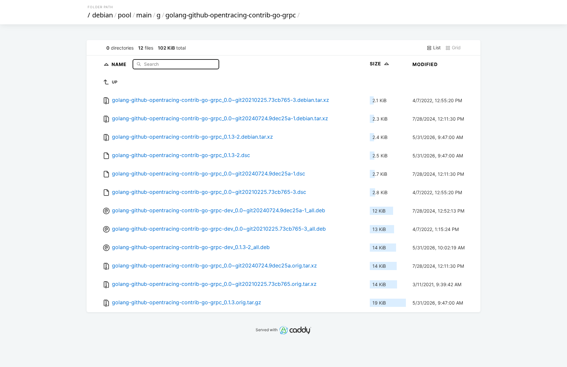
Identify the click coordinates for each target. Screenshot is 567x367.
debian (102, 15)
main (144, 15)
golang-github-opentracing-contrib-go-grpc (230, 15)
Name (120, 64)
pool (124, 15)
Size (376, 63)
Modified (425, 64)
